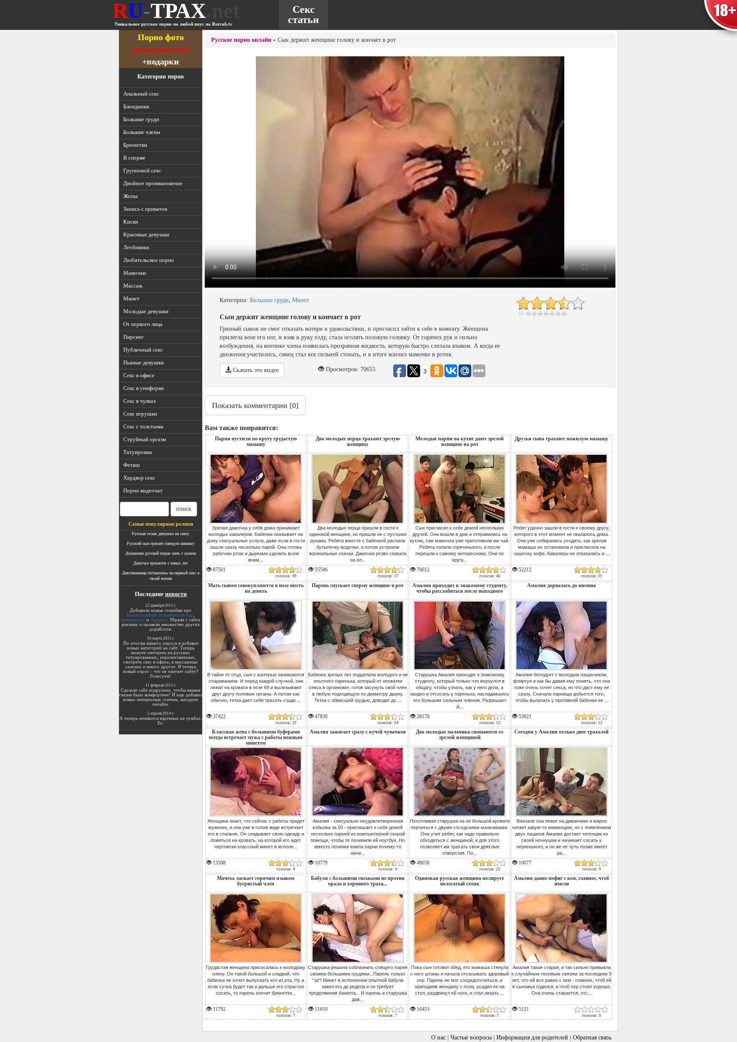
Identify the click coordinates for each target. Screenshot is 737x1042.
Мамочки (134, 273)
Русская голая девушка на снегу (160, 533)
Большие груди (141, 119)
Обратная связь (592, 1037)
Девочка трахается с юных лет (160, 563)
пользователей (160, 49)
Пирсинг (133, 337)
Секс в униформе (143, 388)
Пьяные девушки (143, 362)
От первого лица (142, 324)
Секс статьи (303, 14)
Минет (131, 298)
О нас (438, 1037)
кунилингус (133, 619)
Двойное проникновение (153, 183)
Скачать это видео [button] (255, 370)
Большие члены (141, 132)
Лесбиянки (136, 247)
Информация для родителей (532, 1037)
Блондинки (136, 106)
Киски (130, 221)
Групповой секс (142, 170)
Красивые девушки (146, 234)
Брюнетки (135, 145)
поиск (184, 509)
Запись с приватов (145, 209)
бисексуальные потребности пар (160, 614)
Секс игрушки (140, 413)
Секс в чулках (139, 401)
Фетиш (131, 465)
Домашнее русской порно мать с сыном (160, 553)
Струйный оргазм (144, 439)
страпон (158, 619)
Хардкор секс (139, 477)
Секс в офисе (138, 375)
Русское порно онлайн (241, 40)
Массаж (132, 285)
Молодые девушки (145, 311)
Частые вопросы (471, 1037)
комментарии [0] (255, 405)
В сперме (134, 157)
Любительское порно (148, 260)
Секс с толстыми (143, 426)
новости (176, 594)
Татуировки (137, 452)
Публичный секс (143, 349)
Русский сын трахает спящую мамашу (160, 543)
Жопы (130, 196)
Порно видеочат (142, 490)
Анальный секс (141, 93)
